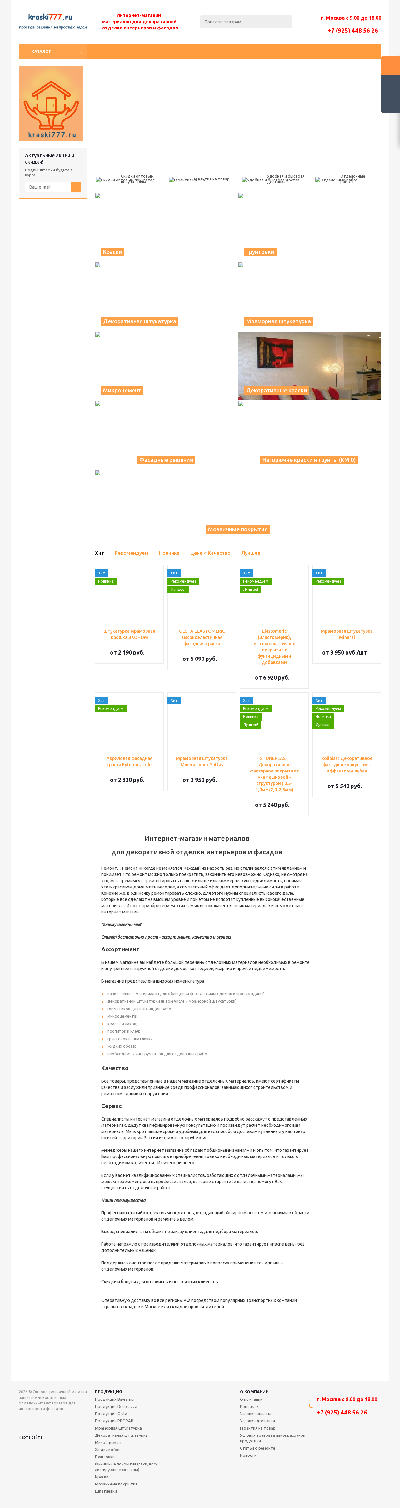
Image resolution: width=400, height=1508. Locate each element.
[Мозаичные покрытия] (238, 504)
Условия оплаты (255, 1413)
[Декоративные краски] (309, 366)
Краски (101, 1477)
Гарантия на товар (258, 1428)
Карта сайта (30, 1437)
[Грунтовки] (309, 227)
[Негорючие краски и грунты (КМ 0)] (309, 435)
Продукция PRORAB (114, 1421)
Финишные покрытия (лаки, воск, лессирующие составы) (127, 1467)
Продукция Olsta (111, 1413)
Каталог (41, 51)
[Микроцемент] (166, 366)
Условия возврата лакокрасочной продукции (272, 1438)
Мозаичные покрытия (116, 1484)
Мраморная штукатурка (118, 1428)
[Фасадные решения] (166, 435)
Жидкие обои (108, 1449)
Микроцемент (108, 1442)
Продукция (108, 1391)
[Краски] (166, 227)
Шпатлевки (106, 1491)
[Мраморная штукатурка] (309, 296)
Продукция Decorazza (116, 1406)
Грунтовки (105, 1457)
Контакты (250, 1406)
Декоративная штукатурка (121, 1435)
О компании (254, 1391)
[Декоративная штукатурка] (166, 296)
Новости (248, 1455)
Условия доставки (257, 1421)
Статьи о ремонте (257, 1448)
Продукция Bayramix (114, 1399)
